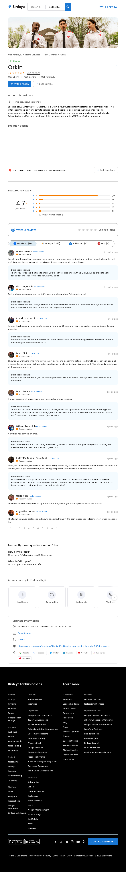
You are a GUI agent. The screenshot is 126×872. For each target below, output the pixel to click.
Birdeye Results (70, 750)
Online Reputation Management (43, 729)
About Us (67, 699)
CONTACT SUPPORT (103, 841)
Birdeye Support (91, 743)
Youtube (84, 653)
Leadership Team (71, 704)
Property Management (38, 810)
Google (25, 653)
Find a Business (91, 733)
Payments (13, 750)
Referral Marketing (36, 738)
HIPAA (62, 855)
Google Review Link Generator (98, 724)
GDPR (55, 855)
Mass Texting (14, 745)
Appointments (15, 741)
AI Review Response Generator (98, 720)
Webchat (12, 732)
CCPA (69, 855)
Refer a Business (92, 747)
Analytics (12, 796)
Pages (11, 713)
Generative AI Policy (83, 855)
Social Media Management (40, 770)
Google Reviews (35, 747)
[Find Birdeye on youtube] (78, 841)
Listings (11, 699)
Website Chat (34, 743)
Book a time (68, 713)
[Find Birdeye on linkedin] (66, 841)
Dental (31, 786)
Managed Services (92, 699)
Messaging (13, 761)
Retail (30, 823)
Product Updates (71, 731)
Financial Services (36, 791)
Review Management (38, 720)
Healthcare (33, 796)
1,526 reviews (33, 72)
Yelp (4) (105, 243)
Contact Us (68, 759)
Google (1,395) (52, 243)
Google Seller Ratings (14, 719)
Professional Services (94, 704)
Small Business (35, 699)
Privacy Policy (35, 855)
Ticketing (12, 780)
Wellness (32, 828)
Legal (30, 805)
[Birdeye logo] (17, 7)
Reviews (12, 704)
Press (65, 727)
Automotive (33, 782)
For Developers (91, 738)
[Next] (114, 597)
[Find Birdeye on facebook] (56, 841)
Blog (65, 722)
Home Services (35, 800)
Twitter (56, 653)
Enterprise (32, 704)
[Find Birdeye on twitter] (61, 841)
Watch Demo (69, 708)
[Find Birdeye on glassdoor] (84, 841)
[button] (56, 528)
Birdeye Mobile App (17, 813)
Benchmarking (15, 775)
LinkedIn (69, 653)
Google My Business (37, 752)
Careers (67, 736)
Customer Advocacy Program (98, 752)
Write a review (108, 7)
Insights (12, 771)
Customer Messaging (38, 733)
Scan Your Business (93, 729)
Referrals (12, 708)
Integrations (14, 801)
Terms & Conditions (17, 855)
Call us (21, 639)
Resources (68, 717)
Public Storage (34, 814)
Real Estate (33, 819)
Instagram (100, 653)
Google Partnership (13, 807)
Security (47, 855)
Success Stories (70, 741)
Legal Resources (70, 754)
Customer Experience (38, 766)
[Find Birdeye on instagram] (72, 841)
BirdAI (10, 791)
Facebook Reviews (36, 757)
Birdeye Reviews (70, 745)
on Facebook (38, 251)
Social (11, 736)
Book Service (46, 83)
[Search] (68, 7)
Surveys (12, 766)
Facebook (41, 653)
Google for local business (40, 715)
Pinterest (26, 658)
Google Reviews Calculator (97, 715)
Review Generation (37, 724)
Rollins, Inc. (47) (81, 243)
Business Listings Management (42, 761)
